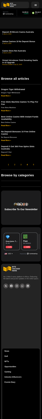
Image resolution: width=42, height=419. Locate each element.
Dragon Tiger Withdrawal (13, 89)
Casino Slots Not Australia (14, 51)
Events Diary (9, 382)
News (6, 351)
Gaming (7, 372)
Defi (6, 356)
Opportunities (10, 367)
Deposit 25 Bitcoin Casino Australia (18, 32)
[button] (36, 5)
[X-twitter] (5, 285)
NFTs (6, 361)
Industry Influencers (13, 377)
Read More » (6, 96)
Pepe (25, 241)
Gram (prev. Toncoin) (14, 241)
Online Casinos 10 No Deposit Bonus (18, 41)
